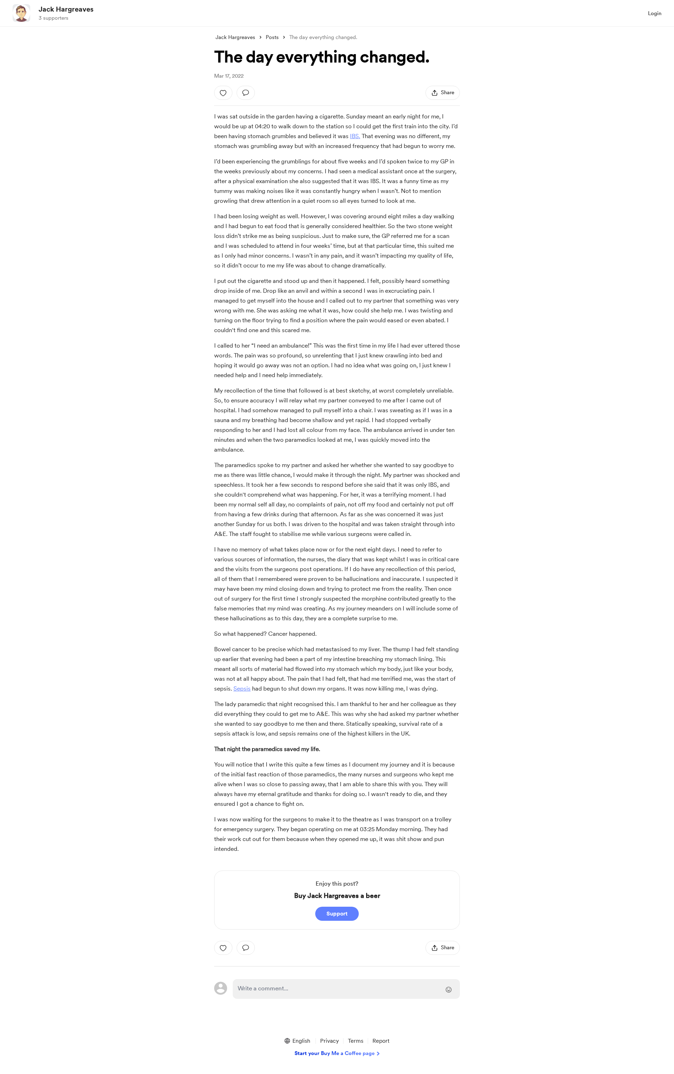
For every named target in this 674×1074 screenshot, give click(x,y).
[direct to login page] (346, 989)
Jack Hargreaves (66, 9)
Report (380, 1040)
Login (654, 13)
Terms (355, 1040)
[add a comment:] (246, 93)
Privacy (329, 1040)
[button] (297, 1041)
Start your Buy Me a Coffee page (335, 1053)
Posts (272, 37)
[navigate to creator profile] (21, 13)
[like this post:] (223, 93)
